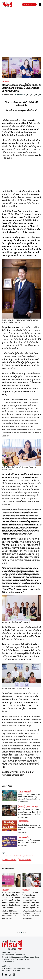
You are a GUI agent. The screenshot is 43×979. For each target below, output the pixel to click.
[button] (17, 932)
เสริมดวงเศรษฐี (23, 822)
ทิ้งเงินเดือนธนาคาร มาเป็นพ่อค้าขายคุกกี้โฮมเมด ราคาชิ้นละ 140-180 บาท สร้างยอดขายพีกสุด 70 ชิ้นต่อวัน (29, 813)
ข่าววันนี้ (21, 791)
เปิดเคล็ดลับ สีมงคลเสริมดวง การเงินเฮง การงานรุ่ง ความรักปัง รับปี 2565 (29, 827)
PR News (5, 81)
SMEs (28, 806)
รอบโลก (27, 791)
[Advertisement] (21, 32)
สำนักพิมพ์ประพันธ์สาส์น (9, 859)
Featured (21, 806)
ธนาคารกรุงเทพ (6, 856)
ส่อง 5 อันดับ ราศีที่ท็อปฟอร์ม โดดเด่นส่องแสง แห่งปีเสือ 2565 (29, 841)
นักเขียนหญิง (18, 856)
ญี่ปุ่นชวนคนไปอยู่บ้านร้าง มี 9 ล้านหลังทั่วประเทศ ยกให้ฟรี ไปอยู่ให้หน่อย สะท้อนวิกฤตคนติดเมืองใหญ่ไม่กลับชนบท (29, 797)
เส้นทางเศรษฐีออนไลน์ (25, 859)
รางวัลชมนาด (28, 856)
